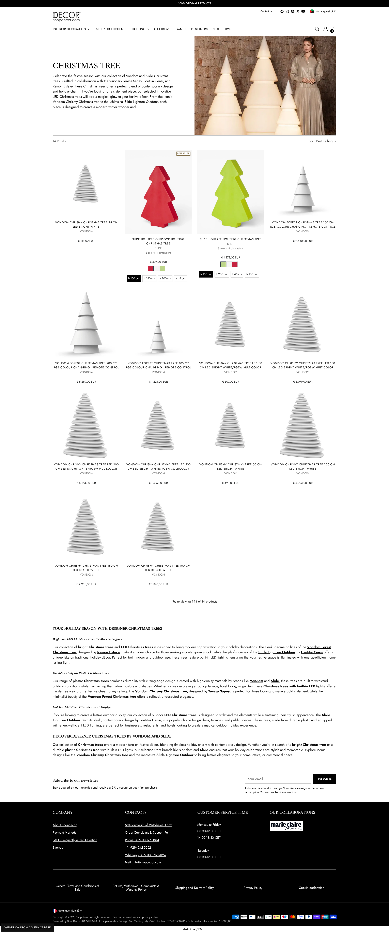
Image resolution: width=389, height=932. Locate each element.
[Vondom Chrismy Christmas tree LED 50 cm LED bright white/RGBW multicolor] (230, 324)
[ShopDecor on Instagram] (287, 11)
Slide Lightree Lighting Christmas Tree (231, 239)
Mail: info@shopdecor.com (143, 862)
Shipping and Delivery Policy (194, 887)
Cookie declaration (311, 887)
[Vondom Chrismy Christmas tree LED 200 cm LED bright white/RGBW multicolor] (86, 425)
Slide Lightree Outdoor (276, 652)
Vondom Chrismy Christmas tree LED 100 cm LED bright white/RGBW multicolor (158, 466)
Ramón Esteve (108, 652)
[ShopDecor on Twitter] (298, 11)
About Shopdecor (65, 825)
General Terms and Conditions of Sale (77, 888)
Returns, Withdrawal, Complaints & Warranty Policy (136, 888)
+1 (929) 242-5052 (138, 847)
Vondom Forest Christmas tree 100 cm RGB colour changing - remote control (158, 365)
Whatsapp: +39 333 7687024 (145, 855)
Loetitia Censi (312, 652)
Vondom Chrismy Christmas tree (161, 691)
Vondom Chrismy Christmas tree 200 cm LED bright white (303, 466)
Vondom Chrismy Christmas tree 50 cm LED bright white (230, 466)
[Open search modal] (317, 29)
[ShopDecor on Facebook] (282, 11)
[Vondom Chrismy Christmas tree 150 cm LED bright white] (86, 526)
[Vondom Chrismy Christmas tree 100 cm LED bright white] (158, 526)
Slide (275, 680)
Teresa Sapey (219, 691)
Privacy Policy (253, 887)
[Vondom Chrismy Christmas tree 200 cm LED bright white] (302, 425)
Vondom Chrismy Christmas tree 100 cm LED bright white (158, 568)
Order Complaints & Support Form (148, 832)
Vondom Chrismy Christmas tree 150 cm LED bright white (86, 568)
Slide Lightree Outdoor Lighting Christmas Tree (158, 241)
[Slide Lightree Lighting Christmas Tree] (230, 192)
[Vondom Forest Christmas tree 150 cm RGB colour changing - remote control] (302, 183)
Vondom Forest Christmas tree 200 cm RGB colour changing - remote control (86, 365)
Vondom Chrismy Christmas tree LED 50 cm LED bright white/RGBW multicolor (230, 365)
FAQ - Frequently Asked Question (75, 840)
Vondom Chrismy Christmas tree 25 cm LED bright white (86, 224)
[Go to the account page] (326, 29)
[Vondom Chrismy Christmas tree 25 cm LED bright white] (86, 183)
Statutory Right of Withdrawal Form (148, 825)
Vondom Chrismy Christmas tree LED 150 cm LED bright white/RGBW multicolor (302, 365)
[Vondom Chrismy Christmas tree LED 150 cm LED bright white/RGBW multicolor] (302, 324)
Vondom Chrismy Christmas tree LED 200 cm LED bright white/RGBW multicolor (86, 466)
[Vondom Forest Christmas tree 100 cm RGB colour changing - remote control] (158, 324)
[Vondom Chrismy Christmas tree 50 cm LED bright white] (230, 425)
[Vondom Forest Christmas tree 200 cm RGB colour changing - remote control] (86, 324)
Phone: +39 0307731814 (142, 840)
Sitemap (58, 847)
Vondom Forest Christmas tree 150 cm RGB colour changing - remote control (303, 224)
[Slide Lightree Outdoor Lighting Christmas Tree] (158, 192)
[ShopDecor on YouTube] (303, 11)
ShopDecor (82, 917)
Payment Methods (64, 832)
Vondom (256, 680)
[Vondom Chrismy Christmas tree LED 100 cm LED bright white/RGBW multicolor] (158, 425)
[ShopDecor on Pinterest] (292, 11)
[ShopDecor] (67, 16)
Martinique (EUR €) (68, 911)
